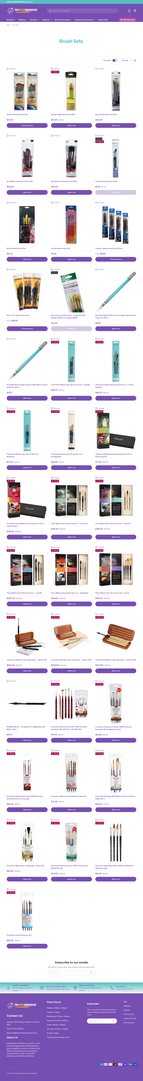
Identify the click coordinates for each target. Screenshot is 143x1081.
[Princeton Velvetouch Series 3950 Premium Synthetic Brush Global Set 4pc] (115, 703)
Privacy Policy (129, 1014)
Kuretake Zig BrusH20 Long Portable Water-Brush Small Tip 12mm (27, 386)
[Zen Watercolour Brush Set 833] (71, 158)
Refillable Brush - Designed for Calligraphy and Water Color (26, 728)
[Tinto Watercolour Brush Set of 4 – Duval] (115, 569)
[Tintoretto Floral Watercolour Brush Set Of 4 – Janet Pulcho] (27, 500)
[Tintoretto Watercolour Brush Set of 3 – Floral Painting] (115, 361)
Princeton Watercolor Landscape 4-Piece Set (25, 866)
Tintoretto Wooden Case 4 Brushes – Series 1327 (27, 660)
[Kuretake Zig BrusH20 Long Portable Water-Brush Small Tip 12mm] (27, 361)
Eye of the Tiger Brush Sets (18, 315)
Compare (107, 60)
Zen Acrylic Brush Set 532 (106, 114)
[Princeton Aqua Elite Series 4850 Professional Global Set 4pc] (115, 842)
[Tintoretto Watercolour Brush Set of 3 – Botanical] (27, 430)
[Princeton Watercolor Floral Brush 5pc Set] (71, 772)
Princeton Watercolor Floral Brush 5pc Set (68, 796)
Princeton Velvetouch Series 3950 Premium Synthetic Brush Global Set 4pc (113, 728)
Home (8, 25)
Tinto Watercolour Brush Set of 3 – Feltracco (69, 523)
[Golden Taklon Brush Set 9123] (71, 91)
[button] (135, 10)
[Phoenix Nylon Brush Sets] (27, 91)
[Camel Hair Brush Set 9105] (115, 158)
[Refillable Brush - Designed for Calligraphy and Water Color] (27, 703)
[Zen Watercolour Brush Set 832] (27, 158)
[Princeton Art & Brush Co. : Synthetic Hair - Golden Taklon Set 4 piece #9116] (71, 291)
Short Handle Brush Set (16, 248)
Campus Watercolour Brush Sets (108, 248)
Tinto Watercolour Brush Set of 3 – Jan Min (24, 593)
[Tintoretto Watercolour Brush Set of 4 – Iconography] (71, 430)
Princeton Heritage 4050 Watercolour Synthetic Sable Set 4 (115, 797)
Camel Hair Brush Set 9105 (106, 181)
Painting (22, 20)
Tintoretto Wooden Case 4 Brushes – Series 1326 (71, 660)
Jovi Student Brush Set (60, 248)
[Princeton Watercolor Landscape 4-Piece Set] (27, 842)
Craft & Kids (103, 20)
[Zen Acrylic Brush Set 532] (115, 91)
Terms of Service (130, 1018)
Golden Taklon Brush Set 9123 (63, 114)
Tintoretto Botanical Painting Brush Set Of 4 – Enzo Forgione (114, 455)
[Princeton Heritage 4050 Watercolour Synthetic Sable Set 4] (115, 772)
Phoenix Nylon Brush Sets (17, 114)
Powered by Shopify (31, 1073)
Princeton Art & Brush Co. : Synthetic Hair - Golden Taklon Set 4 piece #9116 (69, 316)
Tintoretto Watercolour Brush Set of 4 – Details (70, 385)
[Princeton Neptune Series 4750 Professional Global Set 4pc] (71, 842)
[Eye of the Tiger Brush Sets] (27, 291)
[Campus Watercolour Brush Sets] (115, 224)
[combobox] (82, 10)
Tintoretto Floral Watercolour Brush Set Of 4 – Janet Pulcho (26, 524)
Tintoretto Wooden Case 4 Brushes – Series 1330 (115, 660)
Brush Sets (15, 25)
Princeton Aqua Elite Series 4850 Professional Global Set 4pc (114, 867)
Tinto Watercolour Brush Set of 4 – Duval (112, 593)
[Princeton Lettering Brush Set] (27, 911)
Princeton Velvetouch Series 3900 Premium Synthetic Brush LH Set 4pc (25, 797)
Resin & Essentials (62, 20)
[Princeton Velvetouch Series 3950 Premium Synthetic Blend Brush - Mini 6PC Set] (71, 703)
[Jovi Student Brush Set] (71, 224)
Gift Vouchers (129, 1023)
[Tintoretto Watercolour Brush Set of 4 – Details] (71, 361)
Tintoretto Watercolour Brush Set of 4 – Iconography (67, 455)
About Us (29, 2)
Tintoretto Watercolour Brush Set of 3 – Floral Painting (114, 386)
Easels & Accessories (84, 20)
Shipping (127, 1006)
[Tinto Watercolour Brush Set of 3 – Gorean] (115, 500)
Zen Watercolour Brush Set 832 (19, 181)
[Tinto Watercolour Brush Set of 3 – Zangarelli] (71, 569)
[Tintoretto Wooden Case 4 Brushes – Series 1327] (27, 636)
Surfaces (46, 20)
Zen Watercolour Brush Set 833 (64, 181)
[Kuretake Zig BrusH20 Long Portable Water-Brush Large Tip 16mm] (115, 291)
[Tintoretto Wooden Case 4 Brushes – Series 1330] (115, 636)
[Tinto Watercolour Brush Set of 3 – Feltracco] (71, 500)
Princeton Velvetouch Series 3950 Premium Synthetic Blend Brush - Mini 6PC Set (69, 728)
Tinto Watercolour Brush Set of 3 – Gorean (113, 523)
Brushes (33, 20)
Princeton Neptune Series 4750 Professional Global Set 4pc (69, 867)
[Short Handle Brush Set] (27, 224)
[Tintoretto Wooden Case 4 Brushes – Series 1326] (71, 636)
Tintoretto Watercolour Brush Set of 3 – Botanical (23, 455)
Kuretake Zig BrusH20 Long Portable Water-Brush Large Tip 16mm (115, 316)
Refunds (127, 1010)
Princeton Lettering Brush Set (19, 935)
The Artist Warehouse (18, 1073)
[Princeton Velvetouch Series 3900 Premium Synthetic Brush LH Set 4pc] (27, 772)
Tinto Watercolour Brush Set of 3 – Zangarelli (69, 593)
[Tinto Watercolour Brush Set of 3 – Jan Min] (27, 569)
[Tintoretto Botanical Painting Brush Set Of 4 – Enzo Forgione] (115, 430)
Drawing (10, 20)
